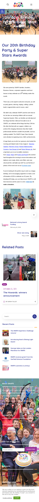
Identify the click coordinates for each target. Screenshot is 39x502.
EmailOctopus (23, 454)
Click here (29, 181)
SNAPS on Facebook (10, 473)
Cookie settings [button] (7, 498)
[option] (19, 280)
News (4, 284)
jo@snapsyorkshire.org (9, 430)
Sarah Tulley (12, 301)
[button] (2, 11)
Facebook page (26, 165)
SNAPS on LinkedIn (9, 476)
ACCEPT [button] (17, 498)
